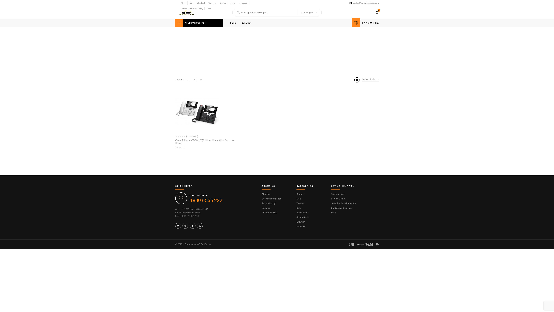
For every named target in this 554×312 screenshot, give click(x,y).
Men (298, 198)
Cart (191, 2)
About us (266, 194)
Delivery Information (271, 198)
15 (187, 79)
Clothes (300, 194)
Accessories (302, 212)
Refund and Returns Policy (192, 8)
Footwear (301, 226)
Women (300, 203)
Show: (179, 79)
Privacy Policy (268, 203)
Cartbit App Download (341, 208)
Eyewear (300, 222)
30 (194, 79)
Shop (209, 8)
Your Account (337, 194)
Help (333, 212)
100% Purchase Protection (343, 203)
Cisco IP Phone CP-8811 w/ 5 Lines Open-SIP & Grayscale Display (205, 142)
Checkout (201, 2)
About (183, 2)
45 (201, 79)
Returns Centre (338, 198)
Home (232, 2)
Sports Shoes (302, 217)
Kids (298, 208)
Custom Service (269, 212)
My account (243, 2)
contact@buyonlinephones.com (366, 2)
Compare (212, 2)
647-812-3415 (370, 23)
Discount (266, 208)
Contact (223, 2)
